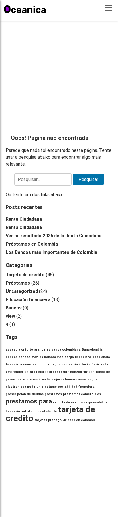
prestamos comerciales (82, 394)
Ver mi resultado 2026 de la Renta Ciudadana (53, 235)
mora (82, 379)
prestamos (53, 394)
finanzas (75, 372)
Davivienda (99, 364)
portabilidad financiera (76, 387)
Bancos (14, 308)
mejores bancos (64, 379)
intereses (30, 379)
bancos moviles (31, 357)
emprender (14, 372)
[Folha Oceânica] (25, 9)
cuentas (29, 364)
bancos (11, 357)
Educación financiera (28, 299)
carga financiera (77, 357)
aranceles (42, 349)
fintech (89, 372)
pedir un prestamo (42, 387)
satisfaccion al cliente (39, 411)
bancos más (53, 357)
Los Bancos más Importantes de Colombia (51, 252)
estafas (31, 372)
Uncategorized (22, 291)
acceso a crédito (19, 349)
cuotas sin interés (75, 364)
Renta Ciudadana (24, 219)
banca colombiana (66, 349)
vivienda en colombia (79, 420)
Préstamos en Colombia (32, 244)
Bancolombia (92, 349)
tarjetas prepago (48, 420)
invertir (44, 379)
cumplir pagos (49, 364)
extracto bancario (52, 372)
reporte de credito (68, 402)
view (10, 316)
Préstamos (18, 283)
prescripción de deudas (25, 394)
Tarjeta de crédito (25, 274)
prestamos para (29, 401)
